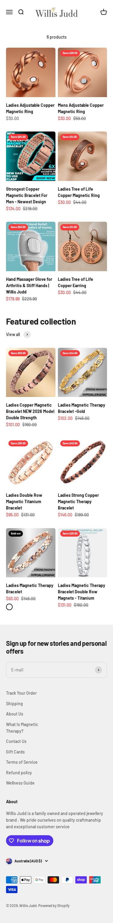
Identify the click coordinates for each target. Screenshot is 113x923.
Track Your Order (21, 693)
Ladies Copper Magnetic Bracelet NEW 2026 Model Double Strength (30, 411)
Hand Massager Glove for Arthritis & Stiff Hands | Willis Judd (29, 285)
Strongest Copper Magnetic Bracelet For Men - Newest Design (26, 195)
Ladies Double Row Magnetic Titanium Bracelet (24, 501)
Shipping (14, 703)
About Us (14, 713)
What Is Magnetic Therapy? (22, 728)
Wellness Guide (20, 782)
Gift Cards (15, 751)
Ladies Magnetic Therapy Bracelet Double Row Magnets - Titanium (81, 592)
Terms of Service (22, 762)
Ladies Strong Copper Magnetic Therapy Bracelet (78, 501)
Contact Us (16, 741)
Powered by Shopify (54, 905)
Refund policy (19, 772)
